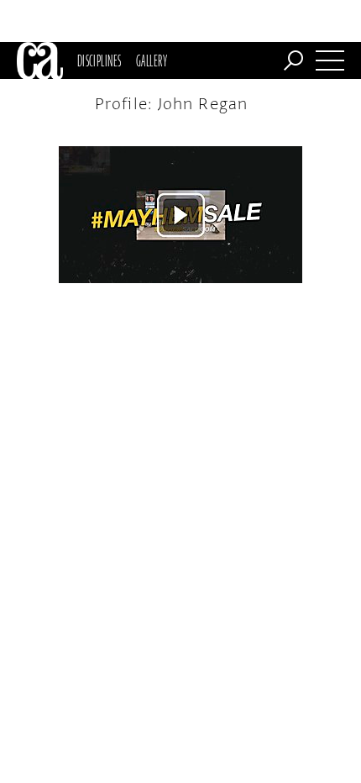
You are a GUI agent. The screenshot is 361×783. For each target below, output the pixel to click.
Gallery (151, 60)
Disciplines (99, 60)
